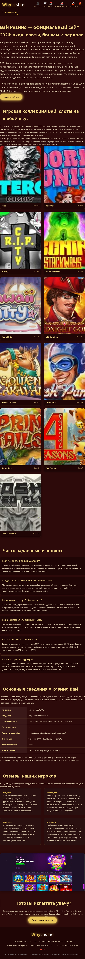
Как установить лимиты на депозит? (21, 560)
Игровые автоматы (62, 5)
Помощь (73, 5)
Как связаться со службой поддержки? (22, 600)
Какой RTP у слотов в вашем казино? (21, 639)
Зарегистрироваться (42, 920)
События (50, 5)
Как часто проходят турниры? (17, 659)
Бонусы (80, 5)
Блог (44, 5)
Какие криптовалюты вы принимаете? (22, 619)
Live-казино (38, 5)
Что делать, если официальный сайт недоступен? (27, 580)
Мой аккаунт (11, 12)
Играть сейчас (11, 97)
